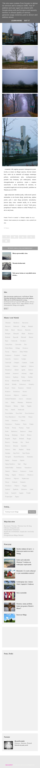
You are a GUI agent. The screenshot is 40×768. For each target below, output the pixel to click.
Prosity (14, 428)
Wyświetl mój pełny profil (21, 745)
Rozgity (29, 438)
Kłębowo (16, 395)
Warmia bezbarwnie (18, 263)
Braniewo (30, 333)
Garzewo (16, 359)
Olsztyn (30, 417)
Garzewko (8, 359)
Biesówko (28, 330)
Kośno (13, 388)
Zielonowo (24, 489)
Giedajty (23, 359)
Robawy (29, 435)
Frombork (17, 355)
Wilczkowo (30, 475)
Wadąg (7, 475)
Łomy (6, 493)
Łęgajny (21, 493)
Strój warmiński (21, 593)
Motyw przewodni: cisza (20, 253)
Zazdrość (7, 489)
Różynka (15, 446)
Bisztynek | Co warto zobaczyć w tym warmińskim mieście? (26, 572)
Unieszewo (23, 471)
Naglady (29, 406)
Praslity (7, 428)
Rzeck (27, 442)
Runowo (7, 442)
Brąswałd (15, 337)
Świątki (28, 493)
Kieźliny (30, 377)
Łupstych (13, 493)
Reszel (22, 435)
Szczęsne (14, 460)
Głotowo (31, 366)
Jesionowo (16, 373)
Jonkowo (7, 377)
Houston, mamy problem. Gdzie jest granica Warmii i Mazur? (25, 606)
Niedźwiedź (21, 409)
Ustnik (31, 471)
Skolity (28, 449)
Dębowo (14, 351)
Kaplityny (15, 377)
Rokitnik (21, 438)
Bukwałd (23, 337)
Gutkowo (15, 366)
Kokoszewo (22, 384)
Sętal (19, 464)
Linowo (21, 399)
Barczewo (7, 326)
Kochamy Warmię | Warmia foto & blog (18, 526)
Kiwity (7, 380)
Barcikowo (16, 323)
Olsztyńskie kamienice (12, 530)
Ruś (22, 442)
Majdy (13, 402)
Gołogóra (16, 362)
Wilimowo (8, 478)
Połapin (31, 424)
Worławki (14, 482)
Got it (27, 21)
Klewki (7, 384)
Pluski (24, 424)
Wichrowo (21, 475)
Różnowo (7, 446)
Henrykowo (8, 370)
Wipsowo (16, 478)
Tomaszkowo (28, 467)
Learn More (16, 21)
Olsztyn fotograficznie (11, 528)
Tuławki (7, 471)
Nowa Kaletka (9, 413)
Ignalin (23, 370)
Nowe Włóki (22, 417)
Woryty (7, 482)
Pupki (28, 428)
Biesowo (20, 330)
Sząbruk (22, 460)
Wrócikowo (8, 486)
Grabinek (24, 362)
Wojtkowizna (25, 478)
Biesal (13, 330)
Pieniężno (17, 424)
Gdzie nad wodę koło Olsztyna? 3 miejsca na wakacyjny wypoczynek (23, 562)
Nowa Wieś (19, 413)
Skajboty (21, 449)
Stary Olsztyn (26, 453)
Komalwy (31, 384)
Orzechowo (15, 420)
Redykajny (15, 435)
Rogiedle (7, 438)
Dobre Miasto (9, 348)
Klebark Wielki (26, 380)
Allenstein (8, 323)
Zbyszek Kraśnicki (19, 741)
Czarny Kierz (8, 344)
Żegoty (17, 496)
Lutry (6, 402)
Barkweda (16, 326)
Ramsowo (23, 431)
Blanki (23, 333)
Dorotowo (25, 348)
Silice (14, 449)
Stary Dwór (16, 453)
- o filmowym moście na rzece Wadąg (25, 551)
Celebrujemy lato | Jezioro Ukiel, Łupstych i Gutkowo (25, 583)
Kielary (23, 377)
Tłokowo (15, 471)
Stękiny (7, 460)
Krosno (25, 391)
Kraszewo (21, 388)
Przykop (21, 428)
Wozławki (22, 482)
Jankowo (30, 370)
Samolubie (24, 446)
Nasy (6, 409)
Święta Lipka (8, 496)
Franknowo (8, 355)
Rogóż (14, 438)
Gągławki (23, 366)
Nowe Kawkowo (29, 413)
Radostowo (14, 431)
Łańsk (31, 489)
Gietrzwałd (8, 362)
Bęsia (6, 341)
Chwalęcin (23, 341)
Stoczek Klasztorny (19, 457)
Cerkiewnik (14, 341)
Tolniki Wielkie (9, 467)
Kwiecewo (8, 395)
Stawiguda (8, 457)
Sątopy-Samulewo (10, 464)
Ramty (30, 431)
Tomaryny (19, 467)
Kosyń (7, 388)
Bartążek (30, 326)
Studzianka (30, 457)
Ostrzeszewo (8, 424)
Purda (6, 431)
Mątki (22, 406)
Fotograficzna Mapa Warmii (13, 535)
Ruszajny (15, 442)
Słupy (25, 464)
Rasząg (7, 435)
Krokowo (7, 391)
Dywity (7, 351)
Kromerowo (16, 391)
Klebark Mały (15, 380)
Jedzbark (7, 373)
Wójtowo (16, 486)
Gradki (32, 362)
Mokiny (16, 406)
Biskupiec (7, 333)
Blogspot (9, 765)
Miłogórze (8, 406)
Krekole (29, 388)
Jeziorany (24, 373)
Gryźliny (7, 366)
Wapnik (14, 475)
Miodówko (29, 402)
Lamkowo (24, 395)
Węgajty (24, 486)
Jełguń (31, 373)
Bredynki (7, 337)
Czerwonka (18, 344)
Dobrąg (18, 348)
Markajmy (20, 402)
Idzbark (17, 370)
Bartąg (23, 326)
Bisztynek (16, 333)
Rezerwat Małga (21, 615)
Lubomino (28, 399)
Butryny (31, 337)
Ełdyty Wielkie (24, 351)
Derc (25, 344)
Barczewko (25, 323)
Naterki (13, 409)
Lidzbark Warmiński (10, 399)
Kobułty (14, 384)
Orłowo (23, 420)
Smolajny (7, 453)
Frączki (25, 355)
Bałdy (6, 330)
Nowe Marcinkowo (10, 417)
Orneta (7, 420)
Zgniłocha (15, 489)
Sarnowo (7, 449)
